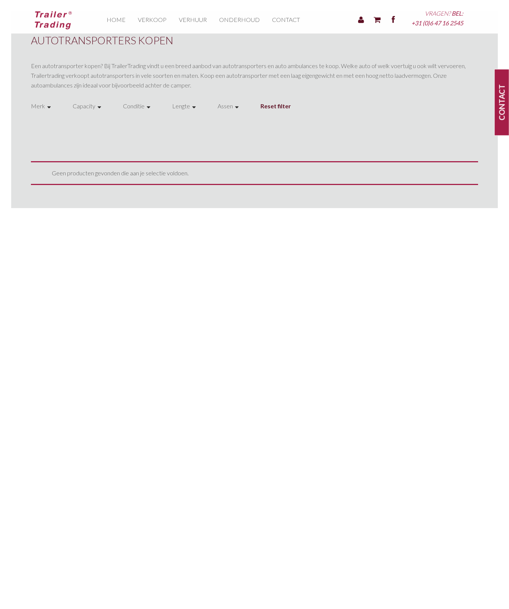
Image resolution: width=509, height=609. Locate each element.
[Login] (361, 18)
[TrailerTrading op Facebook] (393, 18)
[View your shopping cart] (377, 18)
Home (116, 19)
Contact (286, 19)
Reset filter (275, 105)
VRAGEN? (437, 18)
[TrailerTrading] (53, 19)
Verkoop (152, 19)
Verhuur (193, 19)
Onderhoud (239, 19)
